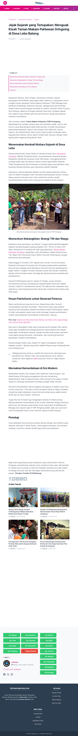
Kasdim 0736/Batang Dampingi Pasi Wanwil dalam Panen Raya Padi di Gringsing (53, 512)
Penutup (13, 90)
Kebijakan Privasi (38, 720)
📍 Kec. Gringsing (11, 651)
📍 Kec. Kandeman (29, 635)
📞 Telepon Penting (29, 651)
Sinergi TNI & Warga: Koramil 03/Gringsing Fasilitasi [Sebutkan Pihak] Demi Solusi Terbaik (21, 512)
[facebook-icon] (4, 674)
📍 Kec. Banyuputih (29, 646)
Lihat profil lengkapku (13, 669)
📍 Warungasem (48, 667)
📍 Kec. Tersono (48, 651)
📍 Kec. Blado (48, 640)
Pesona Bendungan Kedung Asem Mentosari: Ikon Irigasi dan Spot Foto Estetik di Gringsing (53, 544)
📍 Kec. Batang (11, 635)
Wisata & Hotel (56, 693)
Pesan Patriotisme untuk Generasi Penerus (24, 83)
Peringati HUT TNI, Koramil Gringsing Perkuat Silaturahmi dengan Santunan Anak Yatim (23, 544)
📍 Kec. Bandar (48, 635)
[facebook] (13, 479)
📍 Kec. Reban (48, 646)
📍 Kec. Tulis (12, 640)
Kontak (38, 717)
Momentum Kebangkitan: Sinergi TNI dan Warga (26, 80)
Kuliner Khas (57, 696)
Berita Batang (56, 700)
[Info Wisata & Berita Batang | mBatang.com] (39, 2)
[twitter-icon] (8, 674)
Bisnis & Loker (56, 703)
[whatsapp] (21, 479)
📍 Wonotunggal (48, 672)
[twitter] (17, 479)
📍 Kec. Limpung (29, 640)
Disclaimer (38, 724)
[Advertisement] (39, 55)
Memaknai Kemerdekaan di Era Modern (23, 87)
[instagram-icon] (12, 674)
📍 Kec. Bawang (48, 656)
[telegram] (25, 479)
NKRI (35, 359)
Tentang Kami (38, 713)
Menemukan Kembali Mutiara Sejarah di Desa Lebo (27, 77)
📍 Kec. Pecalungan (48, 662)
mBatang (14, 662)
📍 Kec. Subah (11, 646)
